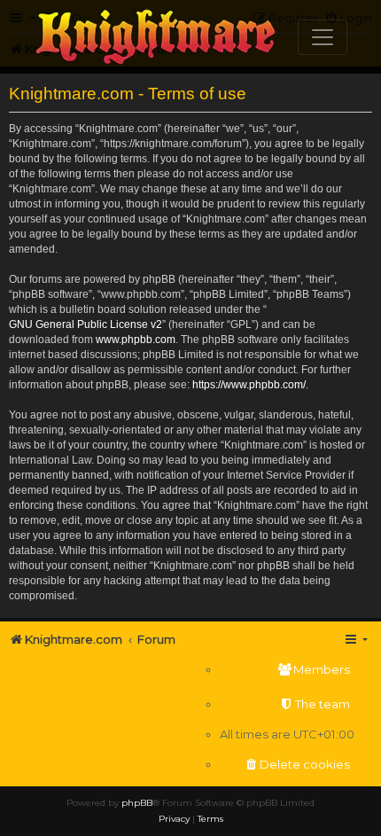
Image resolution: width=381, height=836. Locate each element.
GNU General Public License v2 (85, 324)
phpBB (136, 803)
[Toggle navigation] (322, 37)
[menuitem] (287, 669)
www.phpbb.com (135, 339)
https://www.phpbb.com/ (249, 385)
